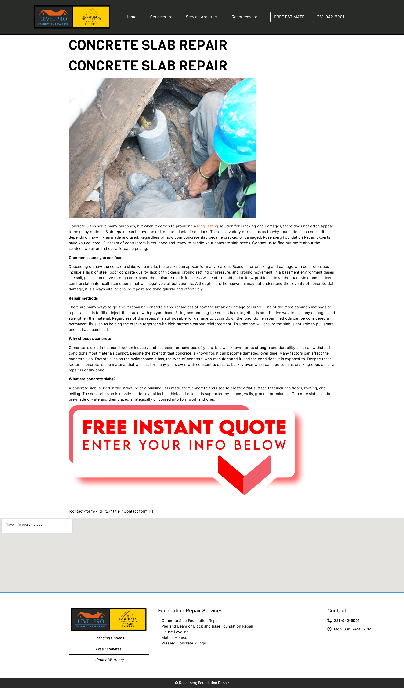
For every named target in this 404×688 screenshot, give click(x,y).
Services (158, 17)
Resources (241, 17)
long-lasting (207, 226)
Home (131, 17)
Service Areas (199, 17)
